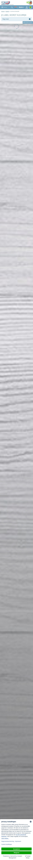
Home (2, 11)
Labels (7, 11)
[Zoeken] (12, 7)
